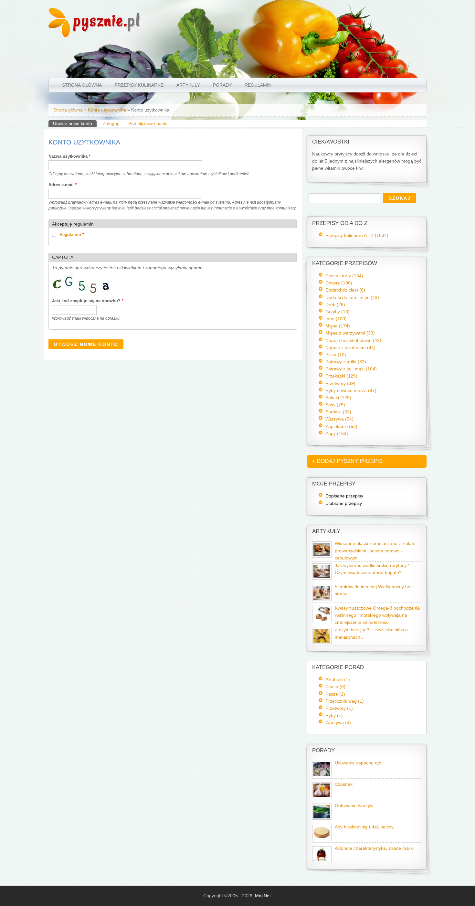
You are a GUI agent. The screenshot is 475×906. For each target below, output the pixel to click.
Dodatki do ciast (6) (345, 290)
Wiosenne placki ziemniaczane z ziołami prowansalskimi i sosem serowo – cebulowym (376, 550)
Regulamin (258, 85)
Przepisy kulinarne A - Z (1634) (356, 235)
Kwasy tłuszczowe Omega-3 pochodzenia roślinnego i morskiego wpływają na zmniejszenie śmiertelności (377, 615)
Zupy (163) (336, 433)
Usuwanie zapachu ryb (358, 763)
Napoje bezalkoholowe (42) (353, 340)
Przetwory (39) (340, 383)
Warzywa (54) (339, 418)
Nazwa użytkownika (69, 156)
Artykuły (188, 85)
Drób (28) (335, 304)
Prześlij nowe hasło (147, 123)
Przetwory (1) (339, 708)
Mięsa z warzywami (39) (350, 333)
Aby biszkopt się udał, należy (364, 827)
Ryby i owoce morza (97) (350, 390)
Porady (222, 85)
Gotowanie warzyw (354, 805)
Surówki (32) (338, 411)
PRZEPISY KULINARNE (139, 85)
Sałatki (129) (338, 397)
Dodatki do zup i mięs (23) (352, 297)
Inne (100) (336, 318)
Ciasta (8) (335, 686)
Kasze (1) (335, 694)
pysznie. (106, 20)
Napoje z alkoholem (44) (350, 347)
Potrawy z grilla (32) (345, 361)
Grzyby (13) (337, 311)
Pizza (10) (335, 354)
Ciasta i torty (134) (344, 275)
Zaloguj (110, 123)
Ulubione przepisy (343, 503)
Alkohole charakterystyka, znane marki (374, 848)
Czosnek (344, 784)
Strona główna (82, 85)
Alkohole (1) (337, 679)
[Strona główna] (59, 35)
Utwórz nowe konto (75, 123)
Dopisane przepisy (344, 495)
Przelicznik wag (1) (344, 701)
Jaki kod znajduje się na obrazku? (87, 300)
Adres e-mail (62, 184)
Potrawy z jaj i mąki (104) (351, 368)
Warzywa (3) (338, 722)
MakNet (263, 895)
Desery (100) (338, 282)
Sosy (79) (335, 404)
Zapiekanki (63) (341, 426)
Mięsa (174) (337, 325)
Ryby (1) (334, 715)
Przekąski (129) (341, 375)
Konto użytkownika (107, 109)
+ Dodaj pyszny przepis (347, 461)
